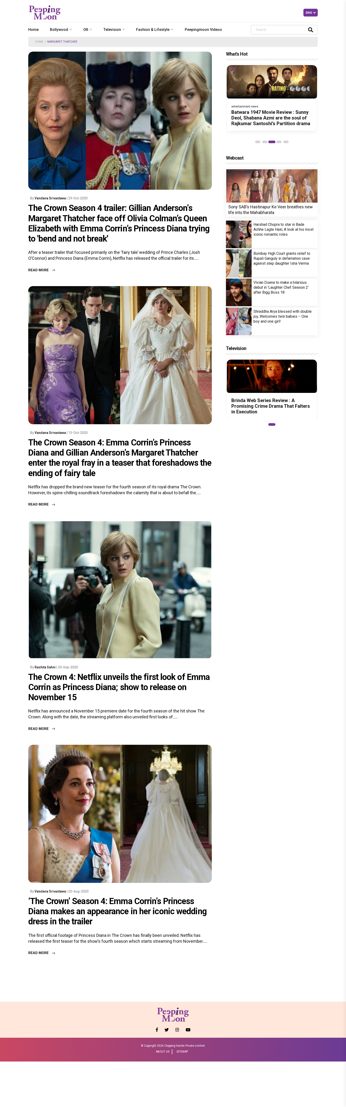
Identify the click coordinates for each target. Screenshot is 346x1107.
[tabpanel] (272, 98)
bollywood (59, 29)
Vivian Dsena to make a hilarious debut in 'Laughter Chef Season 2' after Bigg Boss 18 (281, 287)
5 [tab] (286, 142)
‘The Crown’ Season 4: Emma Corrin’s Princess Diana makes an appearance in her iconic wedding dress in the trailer (117, 911)
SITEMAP (182, 1051)
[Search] (310, 29)
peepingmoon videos (203, 29)
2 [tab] (264, 142)
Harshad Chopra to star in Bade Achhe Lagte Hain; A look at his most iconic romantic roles (283, 229)
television (112, 29)
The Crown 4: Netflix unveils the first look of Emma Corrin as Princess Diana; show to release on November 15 (119, 687)
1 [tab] (257, 142)
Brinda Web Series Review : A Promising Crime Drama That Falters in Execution (270, 406)
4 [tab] (279, 142)
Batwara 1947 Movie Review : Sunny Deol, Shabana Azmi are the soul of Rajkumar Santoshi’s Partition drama (270, 117)
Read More (38, 270)
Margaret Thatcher (62, 41)
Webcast (234, 158)
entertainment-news (244, 106)
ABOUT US (162, 1051)
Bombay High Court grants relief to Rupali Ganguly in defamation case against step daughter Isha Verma (281, 258)
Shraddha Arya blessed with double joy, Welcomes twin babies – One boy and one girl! (282, 316)
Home (33, 29)
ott (85, 29)
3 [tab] (272, 142)
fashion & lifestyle (152, 29)
